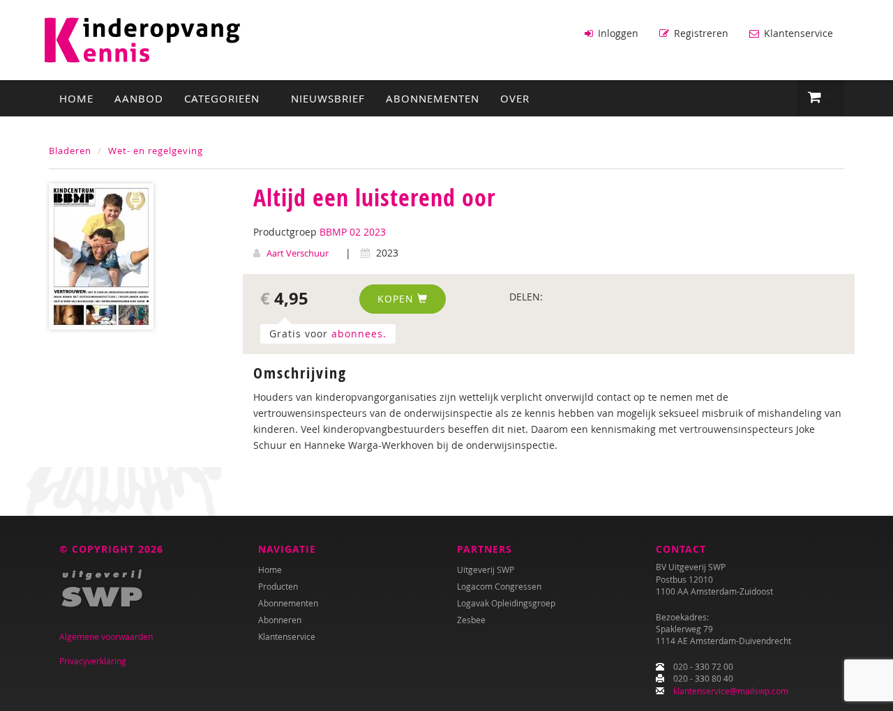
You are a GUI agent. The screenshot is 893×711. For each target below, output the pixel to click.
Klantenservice (797, 33)
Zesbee (471, 619)
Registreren (699, 33)
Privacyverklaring (92, 660)
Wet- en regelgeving (155, 150)
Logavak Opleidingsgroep (506, 603)
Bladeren (70, 150)
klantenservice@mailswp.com (730, 690)
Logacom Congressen (499, 586)
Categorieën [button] (223, 98)
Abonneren (279, 619)
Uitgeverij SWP (485, 569)
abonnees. (359, 333)
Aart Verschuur (298, 253)
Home (76, 98)
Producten (278, 586)
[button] (820, 97)
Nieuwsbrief (328, 98)
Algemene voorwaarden (106, 636)
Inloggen (616, 33)
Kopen (397, 298)
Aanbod (138, 98)
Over (515, 98)
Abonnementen (432, 98)
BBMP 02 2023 (353, 231)
